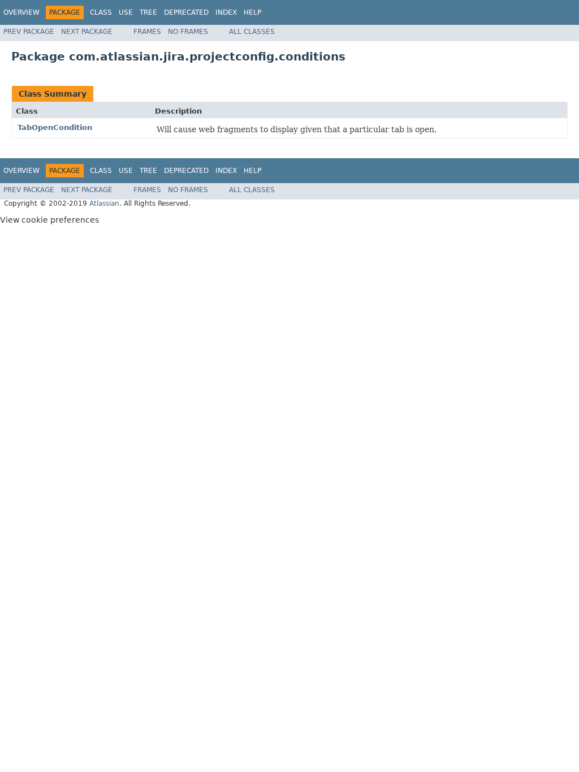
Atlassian (104, 203)
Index (226, 12)
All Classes (252, 32)
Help (252, 12)
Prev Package (28, 32)
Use (126, 12)
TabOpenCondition (55, 127)
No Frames (188, 32)
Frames (147, 32)
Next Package (87, 32)
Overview (21, 12)
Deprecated (186, 12)
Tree (148, 12)
